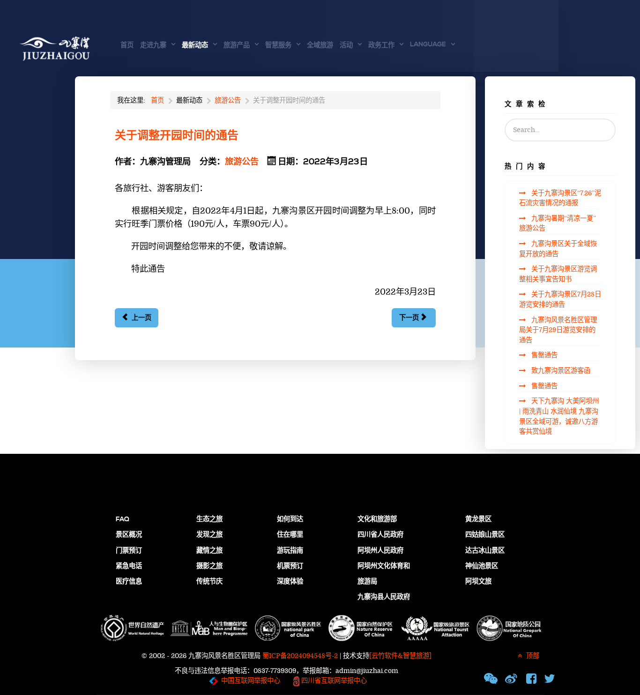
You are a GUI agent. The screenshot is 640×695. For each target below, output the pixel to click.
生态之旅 (209, 519)
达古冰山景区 (485, 551)
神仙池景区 (481, 566)
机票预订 (290, 566)
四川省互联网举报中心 (333, 681)
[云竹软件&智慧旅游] (400, 656)
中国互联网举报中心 (250, 681)
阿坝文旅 (478, 581)
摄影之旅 (209, 566)
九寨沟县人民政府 (383, 597)
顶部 (531, 656)
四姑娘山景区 (485, 535)
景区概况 (129, 535)
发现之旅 (209, 535)
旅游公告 (242, 161)
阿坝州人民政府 (380, 551)
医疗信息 (129, 581)
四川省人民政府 (380, 535)
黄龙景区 (478, 519)
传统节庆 (209, 581)
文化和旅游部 (377, 519)
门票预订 (129, 551)
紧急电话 (129, 566)
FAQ (122, 519)
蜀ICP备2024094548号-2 (300, 656)
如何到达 (290, 519)
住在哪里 (290, 535)
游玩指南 (290, 551)
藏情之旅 (209, 551)
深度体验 (290, 581)
